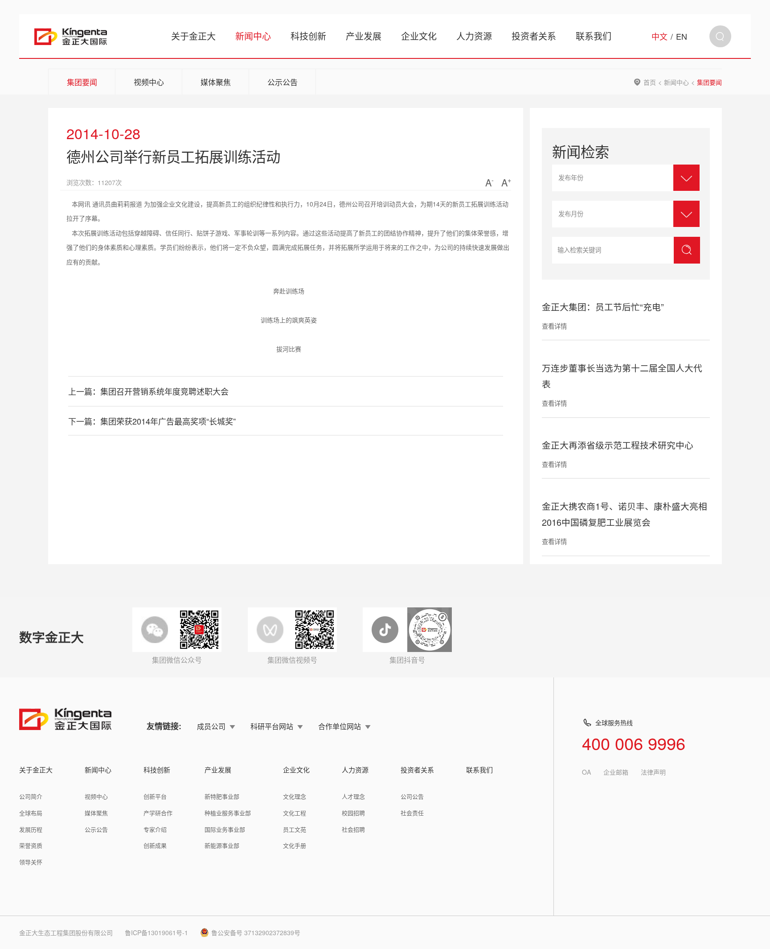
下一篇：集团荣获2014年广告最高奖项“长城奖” (152, 421)
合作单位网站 (339, 726)
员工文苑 (294, 829)
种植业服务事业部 (228, 813)
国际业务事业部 (225, 829)
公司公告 (412, 796)
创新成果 (155, 845)
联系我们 (593, 35)
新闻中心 (253, 35)
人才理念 (353, 796)
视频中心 (149, 81)
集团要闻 (82, 81)
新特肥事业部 (222, 796)
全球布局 (30, 813)
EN (681, 36)
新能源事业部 (222, 845)
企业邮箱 (615, 772)
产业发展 (363, 35)
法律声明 (653, 772)
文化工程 (294, 813)
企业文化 (419, 35)
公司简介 (30, 796)
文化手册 (294, 845)
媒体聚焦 (216, 81)
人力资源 (474, 35)
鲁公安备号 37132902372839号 (255, 932)
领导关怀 (30, 862)
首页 (649, 82)
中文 (659, 36)
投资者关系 (534, 35)
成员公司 (211, 726)
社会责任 (412, 813)
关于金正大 (193, 35)
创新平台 (155, 796)
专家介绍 (155, 829)
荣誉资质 (30, 845)
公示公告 (282, 81)
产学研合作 (157, 813)
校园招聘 (353, 813)
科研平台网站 (271, 726)
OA (586, 772)
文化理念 (294, 796)
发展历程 (30, 829)
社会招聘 (353, 829)
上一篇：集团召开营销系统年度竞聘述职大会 (148, 391)
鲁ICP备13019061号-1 (156, 932)
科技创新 (308, 35)
